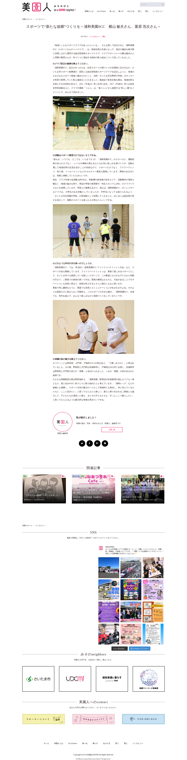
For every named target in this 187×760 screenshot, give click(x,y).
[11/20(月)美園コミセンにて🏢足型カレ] (153, 612)
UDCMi (95, 755)
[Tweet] (82, 443)
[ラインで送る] (105, 443)
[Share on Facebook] (90, 443)
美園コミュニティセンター (132, 500)
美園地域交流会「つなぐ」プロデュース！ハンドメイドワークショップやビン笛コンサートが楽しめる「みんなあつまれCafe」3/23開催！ (93, 490)
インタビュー (95, 36)
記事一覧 (112, 429)
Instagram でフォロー (141, 649)
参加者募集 (88, 497)
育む (104, 36)
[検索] (163, 4)
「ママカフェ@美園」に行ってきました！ (42, 495)
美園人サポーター (80, 500)
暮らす (95, 743)
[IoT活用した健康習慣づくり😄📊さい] (153, 634)
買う (117, 743)
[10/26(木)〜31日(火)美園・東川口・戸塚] (108, 612)
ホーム (46, 743)
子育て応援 (137, 497)
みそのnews (72, 743)
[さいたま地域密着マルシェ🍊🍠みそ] (130, 612)
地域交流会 (98, 497)
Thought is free (105, 759)
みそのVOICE (40, 500)
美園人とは (58, 743)
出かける (76, 476)
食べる (85, 743)
